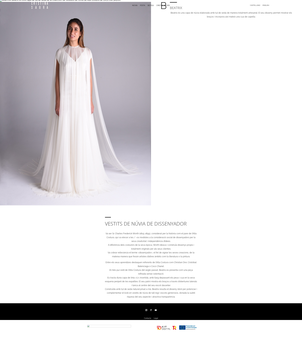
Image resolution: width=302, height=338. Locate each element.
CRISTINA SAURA (163, 5)
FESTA (142, 5)
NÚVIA (134, 5)
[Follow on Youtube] (156, 310)
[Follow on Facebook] (151, 310)
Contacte (147, 318)
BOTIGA (151, 5)
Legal (156, 318)
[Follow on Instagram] (146, 310)
